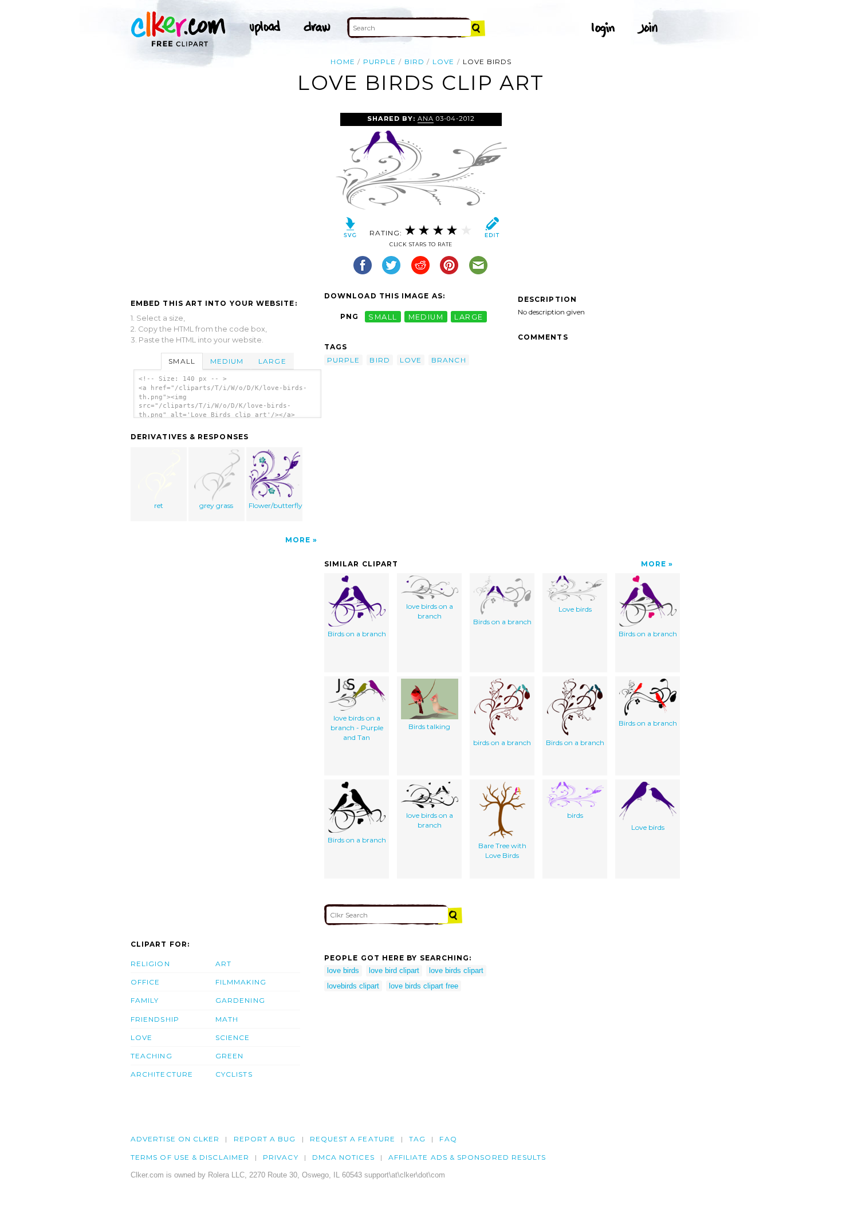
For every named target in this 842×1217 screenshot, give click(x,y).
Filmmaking (240, 982)
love (443, 61)
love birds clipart (456, 970)
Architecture (162, 1074)
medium (426, 316)
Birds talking (429, 726)
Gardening (240, 1000)
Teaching (151, 1055)
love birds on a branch (429, 611)
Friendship (155, 1019)
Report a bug (265, 1139)
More (297, 539)
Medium (226, 361)
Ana (426, 119)
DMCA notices (343, 1157)
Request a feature (352, 1139)
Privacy (280, 1157)
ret (158, 505)
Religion (150, 963)
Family (145, 1000)
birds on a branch (502, 742)
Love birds (575, 609)
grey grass (216, 505)
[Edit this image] (491, 230)
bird (414, 61)
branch (448, 360)
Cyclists (234, 1074)
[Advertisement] (227, 199)
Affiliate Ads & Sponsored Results (467, 1157)
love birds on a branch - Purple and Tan (356, 728)
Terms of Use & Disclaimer (190, 1157)
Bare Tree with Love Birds (502, 850)
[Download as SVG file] (350, 230)
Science (232, 1037)
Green (229, 1055)
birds (575, 815)
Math (226, 1019)
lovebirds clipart (353, 986)
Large (272, 361)
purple (379, 61)
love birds (343, 970)
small (382, 316)
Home (342, 61)
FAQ (448, 1139)
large (468, 316)
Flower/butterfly (275, 505)
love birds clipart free (423, 986)
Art (223, 963)
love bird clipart (394, 970)
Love (141, 1037)
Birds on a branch (357, 633)
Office (145, 982)
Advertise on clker (175, 1139)
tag (417, 1139)
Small (181, 361)
